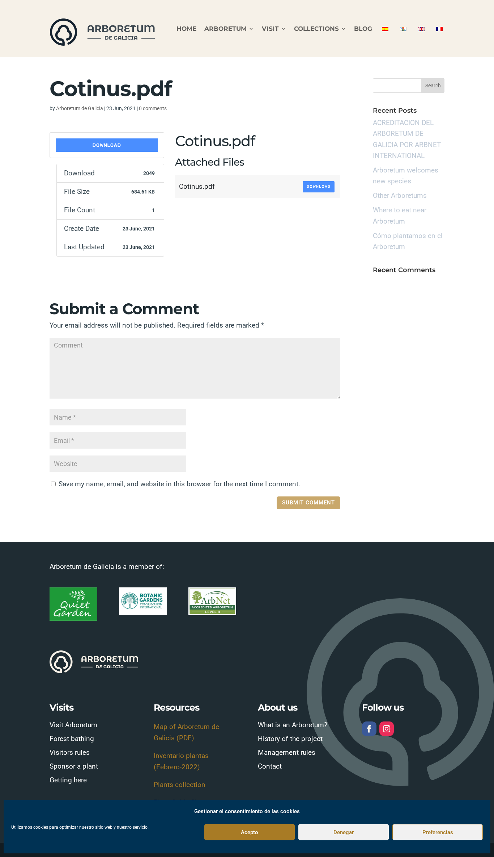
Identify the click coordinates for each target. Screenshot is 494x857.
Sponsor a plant (74, 766)
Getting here (68, 780)
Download (107, 145)
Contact (270, 766)
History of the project (290, 739)
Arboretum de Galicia (79, 108)
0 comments (153, 108)
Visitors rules (70, 752)
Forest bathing (72, 739)
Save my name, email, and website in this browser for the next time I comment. (179, 484)
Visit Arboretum (73, 725)
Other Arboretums (400, 195)
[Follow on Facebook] (369, 728)
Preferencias (437, 832)
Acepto (249, 832)
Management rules (286, 752)
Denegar (343, 832)
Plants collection (179, 785)
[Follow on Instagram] (386, 728)
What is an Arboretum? (292, 725)
